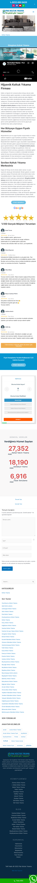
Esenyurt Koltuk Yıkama (8, 653)
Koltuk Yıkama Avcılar (17, 741)
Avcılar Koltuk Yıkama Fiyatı (10, 733)
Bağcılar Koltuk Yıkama (8, 684)
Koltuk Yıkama (6, 35)
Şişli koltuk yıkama (7, 606)
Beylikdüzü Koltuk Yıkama (9, 667)
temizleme (20, 745)
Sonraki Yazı (18, 504)
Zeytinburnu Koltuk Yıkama (9, 603)
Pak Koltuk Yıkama (7, 614)
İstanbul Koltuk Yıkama (8, 628)
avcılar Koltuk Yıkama (15, 729)
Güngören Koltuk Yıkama (9, 634)
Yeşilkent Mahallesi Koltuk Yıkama (11, 692)
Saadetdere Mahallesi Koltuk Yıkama (12, 703)
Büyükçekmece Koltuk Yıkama (10, 662)
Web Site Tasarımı (18, 870)
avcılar (4, 729)
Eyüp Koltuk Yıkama (7, 650)
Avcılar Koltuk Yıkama (8, 687)
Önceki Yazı (18, 499)
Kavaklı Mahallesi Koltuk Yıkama (11, 639)
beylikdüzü (24, 733)
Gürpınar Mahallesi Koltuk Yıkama (11, 642)
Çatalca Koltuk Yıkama (8, 659)
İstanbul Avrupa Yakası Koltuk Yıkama (12, 631)
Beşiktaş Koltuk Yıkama (8, 670)
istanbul (23, 736)
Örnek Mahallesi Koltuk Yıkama (10, 706)
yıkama (28, 745)
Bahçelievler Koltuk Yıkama (9, 681)
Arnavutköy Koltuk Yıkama (9, 689)
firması (16, 736)
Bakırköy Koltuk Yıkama (8, 678)
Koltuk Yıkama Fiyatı (8, 745)
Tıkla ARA (19, 881)
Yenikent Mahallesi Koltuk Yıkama (11, 695)
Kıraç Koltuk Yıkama (7, 622)
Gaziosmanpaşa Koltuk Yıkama (10, 645)
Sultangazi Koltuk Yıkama (9, 608)
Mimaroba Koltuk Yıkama (9, 709)
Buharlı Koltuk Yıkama (8, 636)
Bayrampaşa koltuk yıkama (9, 673)
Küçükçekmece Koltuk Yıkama (10, 617)
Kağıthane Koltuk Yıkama (9, 625)
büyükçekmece (7, 736)
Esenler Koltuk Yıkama (8, 656)
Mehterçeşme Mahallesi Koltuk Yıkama (13, 712)
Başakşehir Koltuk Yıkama (9, 676)
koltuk (5, 741)
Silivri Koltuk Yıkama (7, 611)
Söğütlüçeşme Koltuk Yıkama (10, 701)
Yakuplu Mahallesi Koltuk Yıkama (11, 698)
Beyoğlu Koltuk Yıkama (8, 664)
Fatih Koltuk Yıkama (7, 648)
